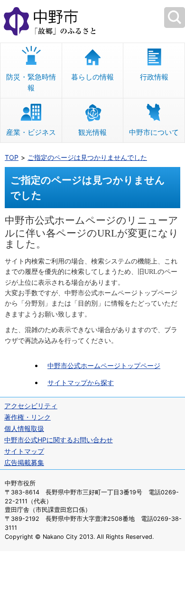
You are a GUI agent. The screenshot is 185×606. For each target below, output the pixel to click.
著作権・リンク (27, 417)
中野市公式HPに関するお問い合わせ (58, 440)
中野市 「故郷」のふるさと (92, 21)
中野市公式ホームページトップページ (103, 365)
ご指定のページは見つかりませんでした (87, 157)
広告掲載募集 (24, 462)
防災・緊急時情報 (31, 82)
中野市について (154, 132)
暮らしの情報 (92, 76)
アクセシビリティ (30, 406)
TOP (11, 157)
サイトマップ (24, 451)
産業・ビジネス (31, 132)
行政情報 (154, 76)
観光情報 (92, 132)
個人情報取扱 (24, 428)
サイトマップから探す (80, 382)
